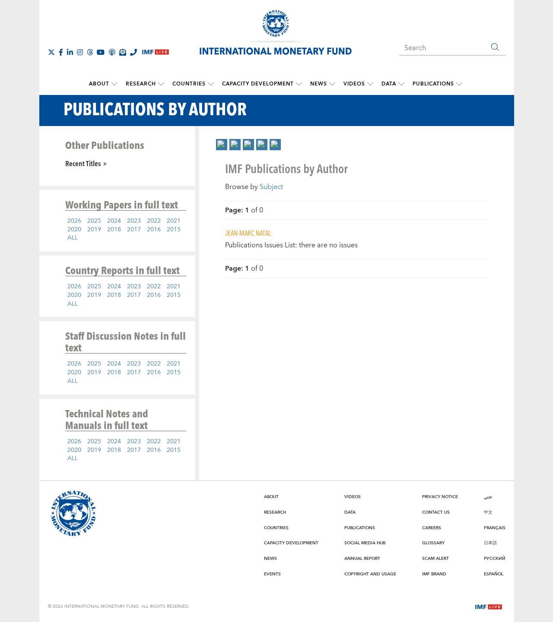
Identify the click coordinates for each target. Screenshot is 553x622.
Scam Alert (435, 558)
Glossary (433, 543)
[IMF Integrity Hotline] (133, 52)
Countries (189, 83)
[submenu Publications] (459, 84)
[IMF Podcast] (111, 52)
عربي (488, 497)
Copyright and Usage (370, 574)
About (99, 83)
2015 (174, 229)
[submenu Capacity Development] (299, 84)
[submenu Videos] (370, 84)
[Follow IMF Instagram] (80, 52)
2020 (74, 229)
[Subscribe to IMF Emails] (122, 52)
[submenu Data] (401, 84)
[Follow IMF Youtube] (101, 52)
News (318, 83)
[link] (221, 144)
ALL (72, 238)
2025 (94, 221)
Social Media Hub (364, 543)
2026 (74, 221)
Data (388, 83)
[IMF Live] (488, 606)
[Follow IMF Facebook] (61, 52)
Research (141, 83)
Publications (433, 83)
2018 (114, 229)
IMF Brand (434, 574)
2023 (134, 221)
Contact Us (436, 512)
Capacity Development (258, 83)
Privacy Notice (440, 497)
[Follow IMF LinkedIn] (70, 52)
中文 (488, 512)
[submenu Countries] (211, 84)
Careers (431, 528)
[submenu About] (114, 84)
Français (494, 528)
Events (272, 574)
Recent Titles (83, 163)
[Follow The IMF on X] (51, 52)
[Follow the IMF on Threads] (90, 52)
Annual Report (362, 558)
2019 (94, 229)
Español (493, 574)
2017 (134, 229)
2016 (154, 229)
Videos (354, 83)
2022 (154, 221)
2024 (114, 221)
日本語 (490, 543)
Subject (271, 187)
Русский (494, 558)
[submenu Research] (161, 84)
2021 (174, 221)
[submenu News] (332, 84)
